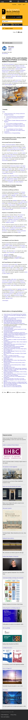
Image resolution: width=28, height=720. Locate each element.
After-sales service (7, 255)
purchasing (12, 292)
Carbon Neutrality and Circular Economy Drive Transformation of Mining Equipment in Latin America (14, 323)
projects (7, 170)
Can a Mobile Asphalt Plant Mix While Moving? (13, 321)
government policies (6, 70)
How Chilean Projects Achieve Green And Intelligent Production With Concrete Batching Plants (14, 347)
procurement (23, 67)
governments (5, 264)
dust (14, 216)
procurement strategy (18, 295)
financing (4, 207)
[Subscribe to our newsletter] (12, 18)
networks (11, 173)
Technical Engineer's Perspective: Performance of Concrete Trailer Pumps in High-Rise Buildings (15, 375)
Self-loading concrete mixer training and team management (15, 368)
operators (24, 147)
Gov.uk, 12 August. (6, 668)
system (20, 293)
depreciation (25, 196)
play (7, 71)
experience (4, 247)
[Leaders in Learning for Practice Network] (12, 459)
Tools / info (17, 24)
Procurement (13, 139)
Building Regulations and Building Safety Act (11, 607)
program (23, 207)
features (19, 227)
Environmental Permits (7, 142)
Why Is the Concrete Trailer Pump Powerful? (12, 385)
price (14, 250)
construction (9, 74)
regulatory (7, 157)
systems (9, 203)
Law (14, 189)
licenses (8, 150)
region (12, 267)
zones (23, 217)
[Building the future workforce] (12, 550)
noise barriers (13, 220)
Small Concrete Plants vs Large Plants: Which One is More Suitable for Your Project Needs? (15, 370)
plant (6, 177)
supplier (5, 178)
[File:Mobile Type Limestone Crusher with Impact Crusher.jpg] (14, 105)
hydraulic (4, 227)
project (16, 264)
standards (12, 222)
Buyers (6, 237)
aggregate (17, 65)
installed (3, 156)
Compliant (7, 139)
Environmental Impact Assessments (14, 149)
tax (22, 195)
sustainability (12, 229)
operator (13, 205)
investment (21, 71)
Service (12, 240)
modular (23, 153)
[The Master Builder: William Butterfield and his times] (12, 530)
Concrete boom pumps (8, 331)
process (22, 150)
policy (13, 74)
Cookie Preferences (5, 714)
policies (3, 196)
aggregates (10, 84)
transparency (10, 181)
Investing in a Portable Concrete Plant (11, 355)
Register (19, 4)
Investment (5, 186)
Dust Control (18, 212)
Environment (9, 137)
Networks (17, 240)
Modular (9, 262)
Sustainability (11, 212)
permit (4, 269)
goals (12, 209)
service (3, 171)
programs (17, 165)
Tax (2, 189)
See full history (5, 53)
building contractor (14, 175)
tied (26, 168)
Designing (14, 311)
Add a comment (12, 392)
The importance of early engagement (10, 466)
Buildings (19, 311)
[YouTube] (21, 32)
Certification (6, 254)
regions (24, 165)
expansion (20, 203)
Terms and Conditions (5, 716)
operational (17, 68)
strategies (4, 71)
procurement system (9, 180)
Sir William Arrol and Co (7, 647)
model (14, 285)
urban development (17, 217)
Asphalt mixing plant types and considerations (13, 320)
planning (9, 289)
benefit (14, 196)
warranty (17, 181)
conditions (8, 273)
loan (21, 207)
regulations (12, 70)
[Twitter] (18, 32)
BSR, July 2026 (6, 628)
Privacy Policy (13, 714)
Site (14, 142)
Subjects (7, 24)
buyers (3, 226)
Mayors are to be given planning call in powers (12, 486)
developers (19, 76)
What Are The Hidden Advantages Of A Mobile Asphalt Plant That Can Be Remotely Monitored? (15, 384)
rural (21, 165)
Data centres (5, 689)
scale (24, 167)
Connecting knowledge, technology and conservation (13, 577)
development (11, 64)
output (17, 293)
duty (7, 198)
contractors (13, 76)
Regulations (18, 142)
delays (10, 157)
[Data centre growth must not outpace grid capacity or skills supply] (12, 703)
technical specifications (21, 230)
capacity (21, 202)
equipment (4, 67)
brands (14, 171)
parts (13, 256)
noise (16, 216)
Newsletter (14, 4)
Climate (7, 185)
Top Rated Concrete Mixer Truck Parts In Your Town (14, 378)
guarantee (11, 178)
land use (3, 159)
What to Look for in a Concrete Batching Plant (13, 386)
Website (9, 49)
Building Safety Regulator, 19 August (10, 556)
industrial (14, 147)
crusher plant (21, 65)
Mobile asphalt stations (8, 359)
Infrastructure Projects (18, 163)
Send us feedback (21, 392)
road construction (8, 293)
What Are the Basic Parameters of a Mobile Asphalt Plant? (15, 382)
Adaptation (7, 240)
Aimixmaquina (11, 47)
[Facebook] (16, 32)
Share (5, 392)
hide (3, 111)
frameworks (16, 74)
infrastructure (6, 64)
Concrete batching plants (8, 328)
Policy (3, 137)
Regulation (13, 186)
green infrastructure (7, 209)
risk (2, 157)
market (19, 232)
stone (6, 77)
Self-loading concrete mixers (9, 367)
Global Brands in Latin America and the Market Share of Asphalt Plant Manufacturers (15, 345)
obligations (21, 181)
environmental (8, 144)
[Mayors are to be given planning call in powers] (12, 500)
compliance (15, 178)
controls (7, 227)
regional (6, 84)
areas (23, 200)
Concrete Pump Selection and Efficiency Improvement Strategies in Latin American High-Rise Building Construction (15, 333)
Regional (4, 235)
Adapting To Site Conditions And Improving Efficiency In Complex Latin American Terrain (15, 318)
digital (12, 227)
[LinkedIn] (20, 32)
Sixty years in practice (7, 508)
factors (19, 80)
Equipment (18, 235)
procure (14, 280)
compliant (6, 245)
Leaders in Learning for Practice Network (11, 444)
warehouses (19, 256)
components (22, 170)
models (14, 226)
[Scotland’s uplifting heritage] (12, 662)
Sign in (24, 4)
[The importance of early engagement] (12, 478)
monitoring (16, 227)
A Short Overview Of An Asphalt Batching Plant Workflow (15, 314)
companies (23, 192)
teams (24, 245)
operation (8, 295)
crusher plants (10, 77)
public (12, 279)
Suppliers (23, 235)
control (9, 266)
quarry (10, 205)
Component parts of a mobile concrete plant (12, 326)
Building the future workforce (8, 538)
